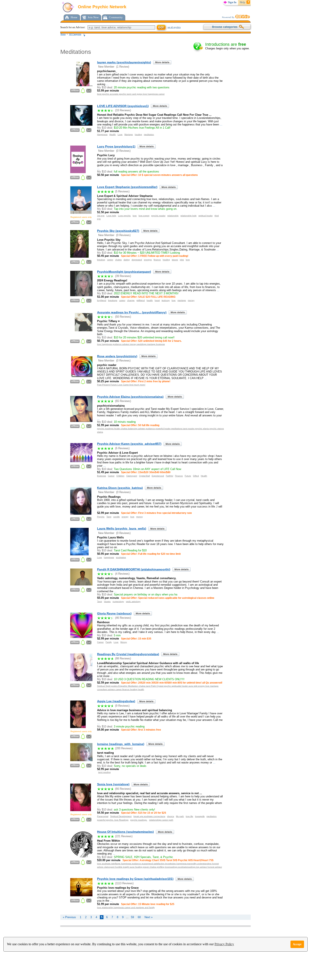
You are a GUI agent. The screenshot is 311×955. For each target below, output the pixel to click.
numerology (118, 601)
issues (175, 260)
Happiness (102, 134)
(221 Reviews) (123, 836)
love (135, 215)
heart (157, 300)
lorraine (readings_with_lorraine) (120, 744)
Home (74, 17)
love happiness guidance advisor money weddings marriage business (131, 344)
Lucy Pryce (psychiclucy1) (116, 146)
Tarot (108, 517)
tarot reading (104, 772)
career (110, 260)
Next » (148, 917)
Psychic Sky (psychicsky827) (118, 230)
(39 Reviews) (123, 276)
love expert (144, 215)
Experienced (158, 476)
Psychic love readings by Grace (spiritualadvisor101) (135, 878)
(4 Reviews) (122, 573)
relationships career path (161, 820)
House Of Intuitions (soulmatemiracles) (125, 831)
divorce (170, 816)
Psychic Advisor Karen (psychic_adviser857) (129, 443)
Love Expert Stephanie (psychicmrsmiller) (127, 187)
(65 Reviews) (123, 401)
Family (109, 642)
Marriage (128, 134)
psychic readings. (138, 820)
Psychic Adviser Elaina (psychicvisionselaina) (130, 396)
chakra (118, 260)
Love (120, 134)
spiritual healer (205, 215)
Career (111, 476)
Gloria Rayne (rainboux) (114, 613)
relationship (173, 215)
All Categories (75, 34)
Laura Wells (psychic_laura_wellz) (121, 528)
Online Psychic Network (101, 6)
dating (127, 260)
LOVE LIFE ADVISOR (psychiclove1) (123, 106)
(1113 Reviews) (124, 883)
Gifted (196, 476)
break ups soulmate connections (149, 816)
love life (189, 816)
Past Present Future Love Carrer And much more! (121, 385)
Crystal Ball (144, 476)
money (191, 300)
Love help (111, 215)
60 (139, 917)
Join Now (93, 17)
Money (123, 642)
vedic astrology (133, 601)
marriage (182, 300)
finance (157, 260)
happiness (109, 557)
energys (148, 260)
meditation (149, 134)
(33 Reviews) (123, 110)
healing (138, 134)
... (107, 84)
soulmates (121, 557)
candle (116, 517)
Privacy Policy (224, 944)
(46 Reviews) (123, 617)
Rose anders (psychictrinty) (117, 356)
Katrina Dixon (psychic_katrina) (120, 487)
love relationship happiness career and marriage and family (126, 907)
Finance (179, 476)
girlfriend (140, 300)
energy (125, 517)
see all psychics (174, 27)
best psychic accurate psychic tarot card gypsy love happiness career (131, 94)
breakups (112, 300)
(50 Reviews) (123, 316)
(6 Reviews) (122, 448)
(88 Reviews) (123, 658)
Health (112, 134)
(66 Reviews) (123, 788)
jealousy (166, 300)
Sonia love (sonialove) (113, 784)
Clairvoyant (131, 476)
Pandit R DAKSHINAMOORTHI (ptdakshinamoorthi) (133, 569)
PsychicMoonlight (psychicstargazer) (124, 271)
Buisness (101, 476)
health (150, 300)
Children (120, 476)
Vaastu (107, 601)
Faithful (169, 476)
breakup (101, 260)
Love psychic (124, 215)
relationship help (188, 215)
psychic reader (158, 215)
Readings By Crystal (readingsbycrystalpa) (128, 654)
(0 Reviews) (123, 150)
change (131, 300)
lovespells (200, 816)
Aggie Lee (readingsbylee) (116, 701)
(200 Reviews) (123, 748)
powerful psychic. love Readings (112, 820)
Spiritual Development (121, 816)
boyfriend (101, 300)
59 (132, 917)
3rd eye (101, 215)
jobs (182, 260)
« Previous (69, 917)
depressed (137, 260)
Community (116, 17)
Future (188, 476)
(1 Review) (122, 66)
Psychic (101, 517)
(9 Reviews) (122, 705)
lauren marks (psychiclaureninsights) (124, 62)
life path (180, 816)
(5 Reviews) (122, 191)
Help (242, 2)
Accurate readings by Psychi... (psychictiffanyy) (132, 312)
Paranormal (102, 816)
